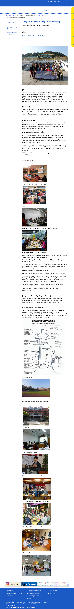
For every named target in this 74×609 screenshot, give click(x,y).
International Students (12, 592)
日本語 (66, 4)
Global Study (11, 15)
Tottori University (51, 1)
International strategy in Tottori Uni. (14, 593)
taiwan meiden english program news (33, 35)
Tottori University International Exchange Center (20, 3)
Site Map (59, 1)
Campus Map (65, 1)
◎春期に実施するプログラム (43, 15)
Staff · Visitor (10, 595)
